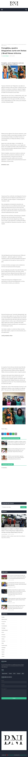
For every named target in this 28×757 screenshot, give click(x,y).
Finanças (3, 636)
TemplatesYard (11, 755)
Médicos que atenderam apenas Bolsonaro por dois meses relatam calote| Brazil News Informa (16, 457)
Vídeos (3, 656)
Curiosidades (4, 625)
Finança (3, 634)
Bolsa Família (4, 619)
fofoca (3, 638)
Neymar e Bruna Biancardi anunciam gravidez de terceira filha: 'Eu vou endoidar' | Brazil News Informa (16, 450)
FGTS (3, 632)
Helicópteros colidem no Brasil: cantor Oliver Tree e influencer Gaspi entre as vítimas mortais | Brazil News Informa (17, 443)
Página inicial (3, 44)
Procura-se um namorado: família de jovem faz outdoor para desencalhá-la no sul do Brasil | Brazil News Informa (17, 577)
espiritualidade (5, 630)
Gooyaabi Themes (23, 755)
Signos (3, 654)
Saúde (3, 651)
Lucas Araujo (6, 56)
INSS (3, 643)
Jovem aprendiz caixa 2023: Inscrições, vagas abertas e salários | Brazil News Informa (17, 600)
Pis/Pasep (3, 647)
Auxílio (3, 617)
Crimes (3, 623)
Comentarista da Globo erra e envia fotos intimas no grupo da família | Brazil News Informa (17, 584)
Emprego (3, 628)
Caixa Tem (4, 621)
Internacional (4, 645)
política (3, 649)
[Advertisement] (14, 27)
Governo (3, 641)
